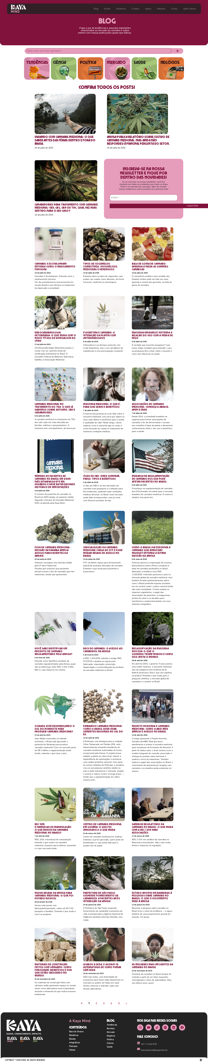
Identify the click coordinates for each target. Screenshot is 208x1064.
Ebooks (72, 1038)
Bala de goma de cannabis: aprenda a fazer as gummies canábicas (150, 266)
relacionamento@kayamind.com (154, 1050)
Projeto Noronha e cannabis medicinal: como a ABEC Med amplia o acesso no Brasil (151, 729)
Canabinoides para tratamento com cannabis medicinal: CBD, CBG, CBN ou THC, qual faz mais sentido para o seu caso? (66, 207)
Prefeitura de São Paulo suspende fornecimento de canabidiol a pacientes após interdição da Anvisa (101, 897)
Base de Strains (76, 1031)
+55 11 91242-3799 (149, 1044)
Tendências (112, 1024)
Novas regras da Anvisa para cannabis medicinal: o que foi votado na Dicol (54, 895)
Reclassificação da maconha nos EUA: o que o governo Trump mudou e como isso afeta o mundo (152, 652)
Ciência (110, 1043)
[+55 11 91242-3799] (138, 1043)
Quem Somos (189, 8)
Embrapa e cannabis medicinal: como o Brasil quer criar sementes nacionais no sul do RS (103, 730)
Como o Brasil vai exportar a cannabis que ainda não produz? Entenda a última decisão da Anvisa (151, 551)
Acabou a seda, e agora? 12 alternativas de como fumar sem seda (102, 967)
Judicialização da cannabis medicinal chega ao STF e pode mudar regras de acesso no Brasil (103, 551)
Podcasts (161, 8)
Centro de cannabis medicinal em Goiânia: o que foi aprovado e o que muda (102, 827)
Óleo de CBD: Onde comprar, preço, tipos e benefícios (101, 477)
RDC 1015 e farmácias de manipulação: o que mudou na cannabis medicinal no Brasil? (53, 828)
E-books (135, 8)
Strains (107, 8)
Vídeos (148, 8)
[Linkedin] (174, 1027)
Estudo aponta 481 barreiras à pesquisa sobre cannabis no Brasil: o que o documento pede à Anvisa (152, 897)
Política (110, 1039)
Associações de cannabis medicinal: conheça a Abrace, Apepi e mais (150, 407)
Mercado (111, 1032)
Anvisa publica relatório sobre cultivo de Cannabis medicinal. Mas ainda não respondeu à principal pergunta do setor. (138, 140)
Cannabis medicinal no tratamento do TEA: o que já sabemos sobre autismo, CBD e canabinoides (55, 408)
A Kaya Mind (79, 1020)
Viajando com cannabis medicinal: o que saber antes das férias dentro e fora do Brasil (65, 140)
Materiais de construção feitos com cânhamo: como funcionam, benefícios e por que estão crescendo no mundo (53, 970)
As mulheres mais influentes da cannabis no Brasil (152, 966)
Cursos (174, 8)
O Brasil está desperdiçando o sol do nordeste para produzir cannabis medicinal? (55, 729)
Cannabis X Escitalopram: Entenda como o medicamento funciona (55, 266)
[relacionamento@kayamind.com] (138, 1048)
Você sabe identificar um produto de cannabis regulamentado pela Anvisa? (53, 651)
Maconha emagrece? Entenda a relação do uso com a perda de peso (152, 335)
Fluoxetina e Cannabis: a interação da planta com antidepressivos (99, 335)
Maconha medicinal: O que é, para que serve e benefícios (101, 405)
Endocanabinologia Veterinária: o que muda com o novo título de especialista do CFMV (55, 336)
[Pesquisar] (177, 51)
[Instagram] (140, 1027)
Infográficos (74, 1042)
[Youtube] (148, 1027)
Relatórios (121, 8)
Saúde (109, 1046)
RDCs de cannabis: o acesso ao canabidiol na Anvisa (103, 650)
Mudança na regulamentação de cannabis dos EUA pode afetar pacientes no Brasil (151, 478)
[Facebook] (182, 1027)
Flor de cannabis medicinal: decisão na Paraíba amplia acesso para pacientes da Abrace (52, 551)
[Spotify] (165, 1027)
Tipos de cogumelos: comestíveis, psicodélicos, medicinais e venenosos (100, 266)
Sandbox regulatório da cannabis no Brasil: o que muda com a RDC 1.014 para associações (152, 828)
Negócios (111, 1035)
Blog (96, 8)
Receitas (111, 1028)
